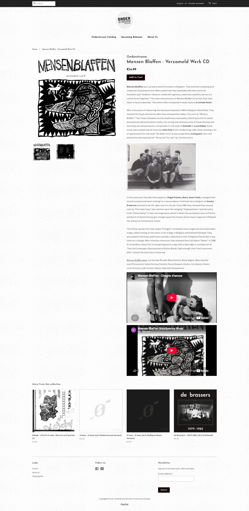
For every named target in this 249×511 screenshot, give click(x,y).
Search (35, 468)
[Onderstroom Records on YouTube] (102, 469)
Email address (165, 473)
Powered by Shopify (141, 499)
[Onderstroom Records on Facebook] (97, 469)
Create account (196, 3)
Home (34, 49)
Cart (214, 3)
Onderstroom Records (123, 499)
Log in (180, 3)
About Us (152, 37)
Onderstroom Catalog (103, 37)
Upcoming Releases (131, 37)
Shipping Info (37, 476)
